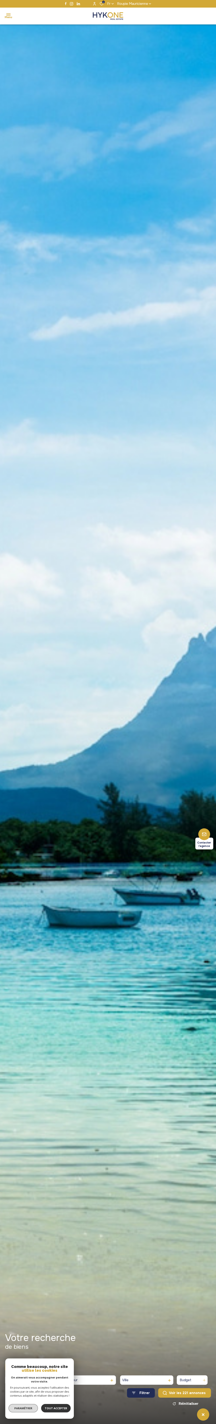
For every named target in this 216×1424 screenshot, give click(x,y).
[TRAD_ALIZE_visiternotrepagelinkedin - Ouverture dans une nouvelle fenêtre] (78, 3)
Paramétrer (23, 1408)
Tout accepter (56, 1408)
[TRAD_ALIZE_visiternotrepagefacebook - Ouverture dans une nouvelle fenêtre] (65, 3)
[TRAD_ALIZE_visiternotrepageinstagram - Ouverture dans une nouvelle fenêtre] (71, 3)
